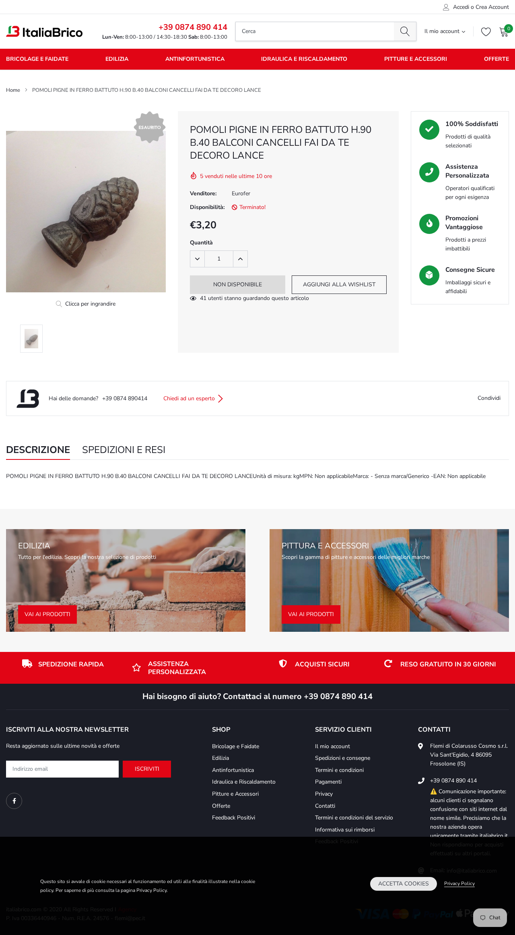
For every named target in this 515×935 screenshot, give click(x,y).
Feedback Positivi (233, 817)
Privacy (324, 794)
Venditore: (203, 193)
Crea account (492, 7)
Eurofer (241, 193)
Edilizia (116, 59)
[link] (14, 801)
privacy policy (459, 883)
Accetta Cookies (403, 883)
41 (203, 298)
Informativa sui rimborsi (345, 830)
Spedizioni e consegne (342, 758)
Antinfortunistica (195, 59)
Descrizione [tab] (38, 450)
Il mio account (441, 31)
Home (13, 90)
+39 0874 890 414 (193, 27)
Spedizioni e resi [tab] (123, 450)
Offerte (496, 59)
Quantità (201, 242)
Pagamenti (328, 782)
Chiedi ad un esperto (189, 398)
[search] (405, 31)
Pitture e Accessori (415, 59)
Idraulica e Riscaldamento (304, 59)
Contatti (325, 806)
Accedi (461, 7)
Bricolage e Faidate (37, 59)
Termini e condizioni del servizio (354, 817)
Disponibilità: (207, 207)
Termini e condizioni (339, 770)
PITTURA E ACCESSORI (325, 546)
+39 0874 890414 (124, 398)
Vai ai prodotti (47, 614)
